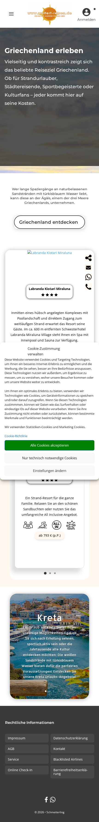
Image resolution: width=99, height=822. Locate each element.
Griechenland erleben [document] (44, 50)
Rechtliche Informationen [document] (29, 723)
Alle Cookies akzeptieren (49, 445)
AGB (11, 748)
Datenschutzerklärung (70, 738)
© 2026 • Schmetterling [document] (49, 812)
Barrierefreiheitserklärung (70, 772)
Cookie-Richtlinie (16, 436)
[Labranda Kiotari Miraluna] (49, 253)
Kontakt (59, 748)
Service (13, 759)
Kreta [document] (49, 618)
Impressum (16, 738)
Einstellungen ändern (49, 470)
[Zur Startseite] (49, 13)
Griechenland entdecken (48, 222)
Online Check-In (20, 770)
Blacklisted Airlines (68, 759)
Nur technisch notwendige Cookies (49, 458)
